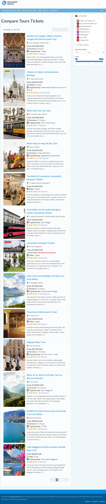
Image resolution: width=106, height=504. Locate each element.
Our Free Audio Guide (29, 10)
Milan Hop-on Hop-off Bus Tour (42, 143)
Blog (39, 10)
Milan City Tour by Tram (39, 110)
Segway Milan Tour (36, 342)
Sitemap (102, 501)
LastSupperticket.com (15, 497)
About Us (46, 10)
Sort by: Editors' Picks (60, 29)
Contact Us (53, 10)
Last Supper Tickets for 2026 (11, 10)
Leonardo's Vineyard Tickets (41, 243)
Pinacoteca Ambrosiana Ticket (42, 312)
